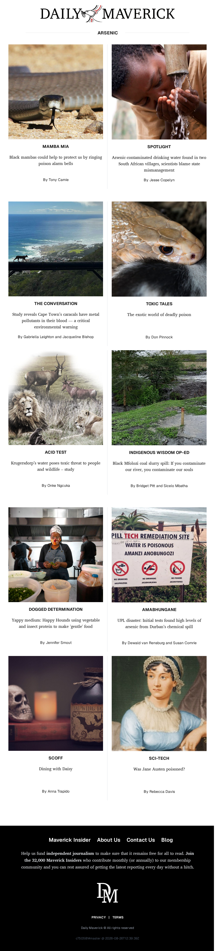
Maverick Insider (70, 839)
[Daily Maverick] (107, 14)
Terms (118, 917)
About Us (108, 839)
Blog (167, 839)
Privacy (99, 917)
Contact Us (141, 839)
